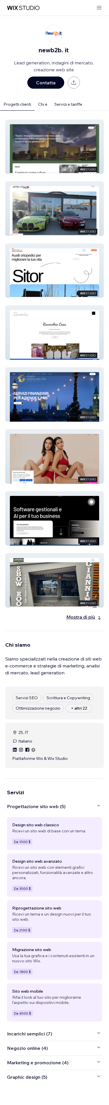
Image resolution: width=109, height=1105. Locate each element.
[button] (54, 147)
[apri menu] (99, 8)
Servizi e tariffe (68, 104)
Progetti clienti (17, 104)
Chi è (42, 104)
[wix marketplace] (23, 8)
